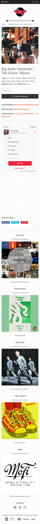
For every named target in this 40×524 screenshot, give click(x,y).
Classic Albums (20, 396)
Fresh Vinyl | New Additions (20, 239)
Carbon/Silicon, (29, 113)
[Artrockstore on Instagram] (25, 508)
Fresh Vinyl (20, 235)
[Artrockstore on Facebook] (15, 508)
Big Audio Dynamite (21, 109)
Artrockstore (19, 515)
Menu (6, 2)
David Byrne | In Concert (20, 346)
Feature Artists (20, 289)
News (20, 449)
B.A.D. (8, 116)
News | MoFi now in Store (20, 453)
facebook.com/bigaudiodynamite (26, 104)
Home (3, 24)
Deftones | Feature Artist (20, 293)
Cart (36, 2)
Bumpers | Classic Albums (20, 400)
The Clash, (19, 113)
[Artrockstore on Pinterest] (20, 508)
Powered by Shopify (31, 515)
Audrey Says (20, 342)
